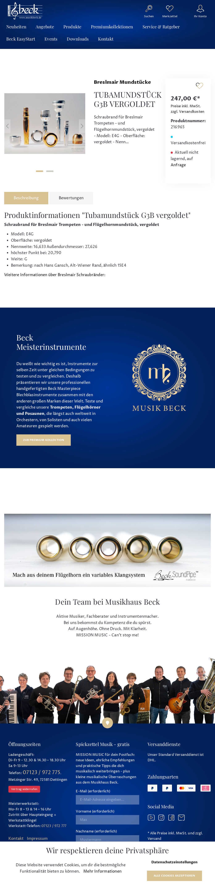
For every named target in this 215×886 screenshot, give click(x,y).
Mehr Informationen (102, 871)
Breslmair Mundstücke (122, 82)
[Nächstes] (82, 126)
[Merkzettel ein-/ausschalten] (199, 85)
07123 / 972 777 (53, 826)
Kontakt (16, 838)
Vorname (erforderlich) (95, 811)
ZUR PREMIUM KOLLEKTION (43, 440)
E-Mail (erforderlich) (93, 791)
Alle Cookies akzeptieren (174, 876)
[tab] (26, 198)
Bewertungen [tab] (71, 198)
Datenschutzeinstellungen (174, 862)
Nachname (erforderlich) (96, 831)
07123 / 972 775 (41, 772)
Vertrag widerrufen (24, 789)
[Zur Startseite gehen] (25, 11)
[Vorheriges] (7, 126)
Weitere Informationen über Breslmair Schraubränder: (54, 275)
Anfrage (178, 165)
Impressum (37, 838)
